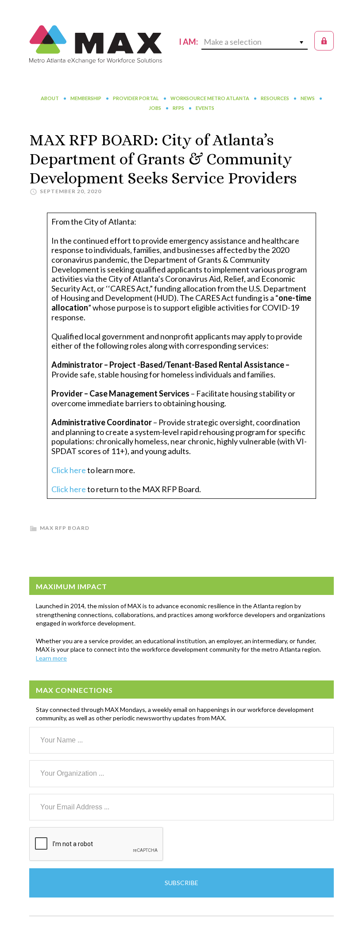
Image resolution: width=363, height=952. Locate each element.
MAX (95, 44)
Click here (68, 470)
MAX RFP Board (64, 528)
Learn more (51, 658)
